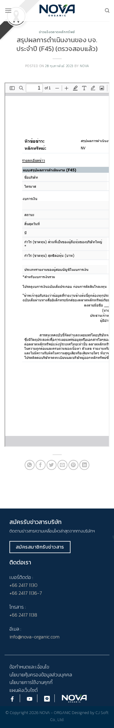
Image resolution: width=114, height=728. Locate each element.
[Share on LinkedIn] (84, 465)
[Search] (107, 10)
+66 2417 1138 (23, 614)
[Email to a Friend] (62, 465)
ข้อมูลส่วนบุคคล (56, 674)
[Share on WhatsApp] (30, 465)
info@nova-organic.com (34, 636)
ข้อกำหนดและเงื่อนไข (29, 666)
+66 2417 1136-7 (25, 593)
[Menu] (8, 10)
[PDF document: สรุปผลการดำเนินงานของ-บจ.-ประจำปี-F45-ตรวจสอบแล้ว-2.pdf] (57, 265)
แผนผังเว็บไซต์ (23, 690)
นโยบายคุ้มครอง (25, 674)
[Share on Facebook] (41, 465)
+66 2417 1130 (23, 585)
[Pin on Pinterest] (73, 465)
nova (84, 65)
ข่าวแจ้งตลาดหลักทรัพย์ (57, 31)
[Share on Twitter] (52, 465)
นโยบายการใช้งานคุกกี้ (31, 682)
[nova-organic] (57, 10)
